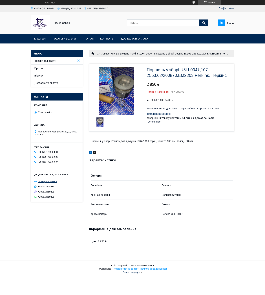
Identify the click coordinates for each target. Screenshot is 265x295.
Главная (40, 38)
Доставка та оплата (46, 83)
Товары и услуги (64, 38)
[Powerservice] (40, 29)
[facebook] (90, 152)
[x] (94, 152)
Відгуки (38, 75)
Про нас (39, 68)
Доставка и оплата (134, 38)
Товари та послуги (45, 60)
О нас (90, 38)
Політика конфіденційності (153, 269)
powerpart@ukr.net (47, 181)
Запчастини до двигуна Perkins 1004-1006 (126, 53)
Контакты (107, 38)
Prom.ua (149, 265)
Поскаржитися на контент (125, 269)
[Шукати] (203, 22)
